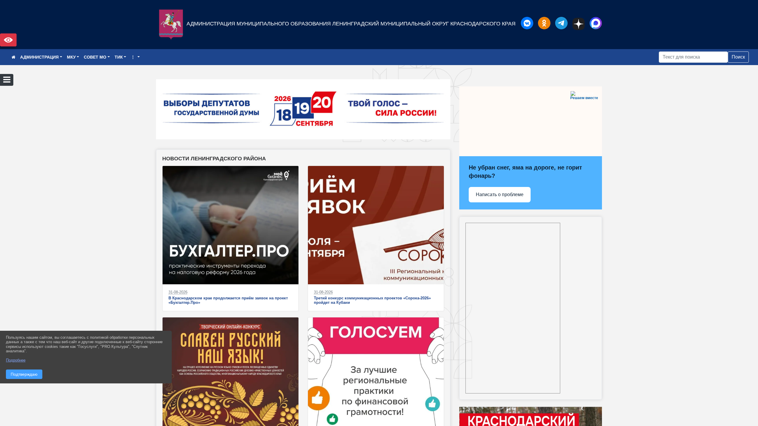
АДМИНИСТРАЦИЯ (39, 57)
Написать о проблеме (499, 194)
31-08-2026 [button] (177, 292)
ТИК (119, 57)
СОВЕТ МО (95, 57)
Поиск (738, 56)
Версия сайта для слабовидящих (8, 39)
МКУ (71, 57)
